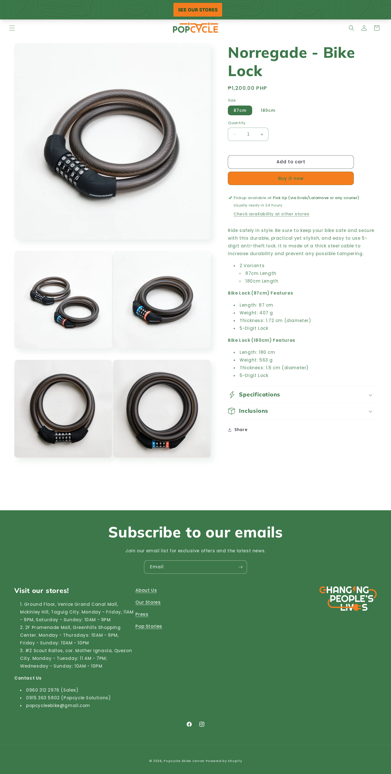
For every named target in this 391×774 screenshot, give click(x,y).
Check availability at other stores (271, 214)
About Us (146, 590)
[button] (12, 28)
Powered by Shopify (224, 761)
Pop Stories (148, 626)
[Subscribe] (240, 567)
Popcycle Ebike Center (184, 761)
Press (141, 614)
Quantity (237, 123)
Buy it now (291, 178)
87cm (240, 111)
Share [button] (240, 429)
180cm (268, 111)
